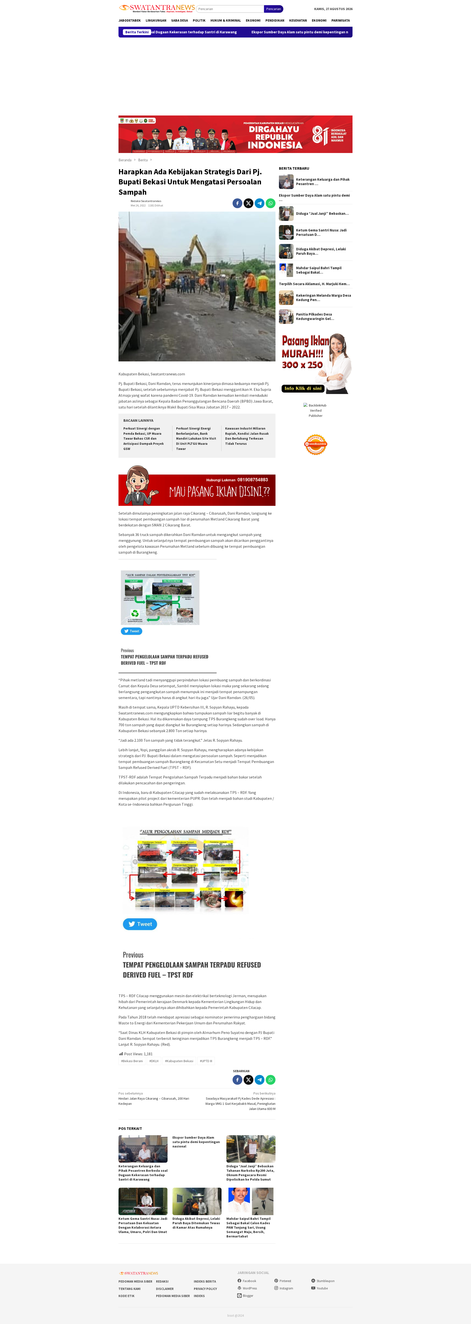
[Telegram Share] (259, 203)
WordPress (250, 1288)
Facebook (249, 1281)
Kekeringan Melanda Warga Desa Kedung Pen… (323, 297)
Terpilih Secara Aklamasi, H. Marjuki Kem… (314, 284)
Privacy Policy (205, 1289)
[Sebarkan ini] (237, 203)
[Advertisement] (235, 74)
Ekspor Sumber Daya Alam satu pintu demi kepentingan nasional (247, 32)
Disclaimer (165, 1289)
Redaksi (162, 1281)
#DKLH (153, 1061)
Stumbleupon (326, 1281)
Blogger (248, 1296)
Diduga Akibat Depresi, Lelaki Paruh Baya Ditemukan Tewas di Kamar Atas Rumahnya (196, 1223)
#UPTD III (206, 1061)
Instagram (286, 1288)
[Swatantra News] (157, 8)
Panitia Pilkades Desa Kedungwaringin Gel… (315, 316)
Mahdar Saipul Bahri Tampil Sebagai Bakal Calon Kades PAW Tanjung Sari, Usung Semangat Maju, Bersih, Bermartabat (248, 1227)
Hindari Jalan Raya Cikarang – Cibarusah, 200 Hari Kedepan (153, 1098)
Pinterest (285, 1281)
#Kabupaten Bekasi (179, 1061)
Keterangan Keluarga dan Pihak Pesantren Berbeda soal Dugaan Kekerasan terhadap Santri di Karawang (143, 1173)
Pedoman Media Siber (135, 1281)
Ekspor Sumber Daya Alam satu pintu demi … (314, 197)
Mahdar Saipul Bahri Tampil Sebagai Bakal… (318, 270)
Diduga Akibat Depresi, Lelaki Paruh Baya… (321, 251)
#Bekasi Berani (132, 1061)
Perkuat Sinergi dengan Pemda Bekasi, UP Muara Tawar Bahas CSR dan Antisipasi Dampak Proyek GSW (143, 438)
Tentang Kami (129, 1289)
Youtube (322, 1288)
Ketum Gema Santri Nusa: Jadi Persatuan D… (321, 232)
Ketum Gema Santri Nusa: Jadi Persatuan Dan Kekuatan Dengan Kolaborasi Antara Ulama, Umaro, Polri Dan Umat (142, 1225)
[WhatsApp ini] (270, 203)
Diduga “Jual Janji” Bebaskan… (322, 213)
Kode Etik (126, 1296)
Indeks (199, 1296)
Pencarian (273, 9)
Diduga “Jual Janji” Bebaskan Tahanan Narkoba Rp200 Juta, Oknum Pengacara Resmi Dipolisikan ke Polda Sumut (250, 1173)
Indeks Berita (205, 1281)
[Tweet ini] (248, 203)
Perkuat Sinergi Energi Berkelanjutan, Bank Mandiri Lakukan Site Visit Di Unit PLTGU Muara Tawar (196, 438)
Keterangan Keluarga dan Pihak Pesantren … (323, 181)
